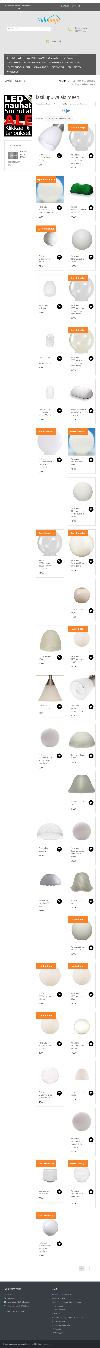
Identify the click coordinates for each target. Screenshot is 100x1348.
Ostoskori (14, 72)
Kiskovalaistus (41, 67)
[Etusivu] (7, 58)
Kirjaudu (66, 6)
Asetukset (59, 155)
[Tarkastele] (50, 137)
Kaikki (64, 104)
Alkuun (62, 80)
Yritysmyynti (58, 67)
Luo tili (77, 6)
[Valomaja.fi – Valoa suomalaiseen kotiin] (50, 19)
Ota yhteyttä (74, 67)
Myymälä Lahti (59, 1298)
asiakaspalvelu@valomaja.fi (19, 1302)
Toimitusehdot (14, 63)
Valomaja (57, 1329)
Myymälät (69, 58)
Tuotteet (16, 58)
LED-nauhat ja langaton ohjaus (42, 58)
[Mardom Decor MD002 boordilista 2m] (13, 155)
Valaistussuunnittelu (35, 63)
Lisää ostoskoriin (91, 155)
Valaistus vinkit (59, 1321)
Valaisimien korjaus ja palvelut (64, 63)
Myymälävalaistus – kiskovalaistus (67, 1302)
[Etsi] (53, 28)
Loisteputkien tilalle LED (18, 67)
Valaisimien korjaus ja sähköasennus (68, 1317)
